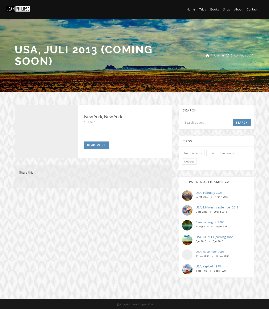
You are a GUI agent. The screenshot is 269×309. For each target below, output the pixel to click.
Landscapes (228, 153)
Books (214, 9)
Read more (96, 145)
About (238, 9)
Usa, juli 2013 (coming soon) (233, 55)
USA (211, 153)
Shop (226, 9)
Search (242, 122)
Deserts (189, 161)
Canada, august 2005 (210, 222)
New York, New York (103, 116)
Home (191, 9)
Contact (252, 9)
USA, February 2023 (209, 193)
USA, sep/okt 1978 (208, 266)
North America (193, 153)
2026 (150, 304)
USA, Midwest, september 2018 (217, 207)
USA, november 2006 (210, 252)
